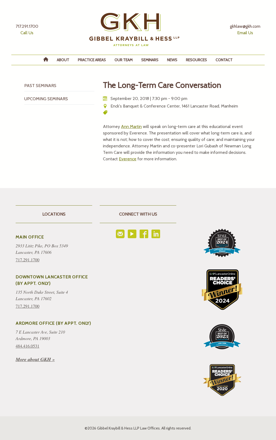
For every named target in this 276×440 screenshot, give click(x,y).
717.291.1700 (27, 259)
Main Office (30, 237)
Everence (127, 158)
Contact (224, 59)
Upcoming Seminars (46, 98)
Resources (196, 59)
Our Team (124, 59)
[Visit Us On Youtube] (132, 234)
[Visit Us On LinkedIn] (155, 234)
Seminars (149, 59)
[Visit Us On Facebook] (144, 234)
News (172, 59)
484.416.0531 (27, 346)
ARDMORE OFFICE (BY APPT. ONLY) (53, 323)
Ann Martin (131, 126)
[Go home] (134, 29)
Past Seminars (40, 85)
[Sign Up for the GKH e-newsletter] (120, 234)
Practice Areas (92, 59)
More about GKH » (35, 359)
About (63, 59)
